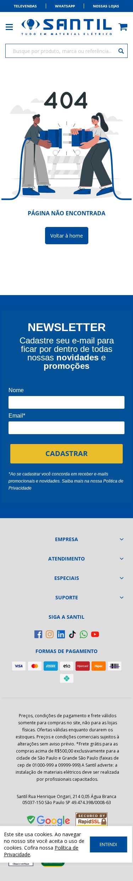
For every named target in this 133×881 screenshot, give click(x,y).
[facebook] (38, 634)
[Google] (49, 822)
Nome (16, 390)
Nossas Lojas (106, 6)
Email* (17, 416)
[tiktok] (72, 634)
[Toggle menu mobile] (13, 27)
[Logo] (66, 27)
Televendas (25, 6)
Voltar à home (66, 235)
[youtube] (95, 634)
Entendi (108, 844)
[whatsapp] (84, 634)
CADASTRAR (66, 453)
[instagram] (50, 634)
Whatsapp (65, 6)
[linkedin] (61, 634)
